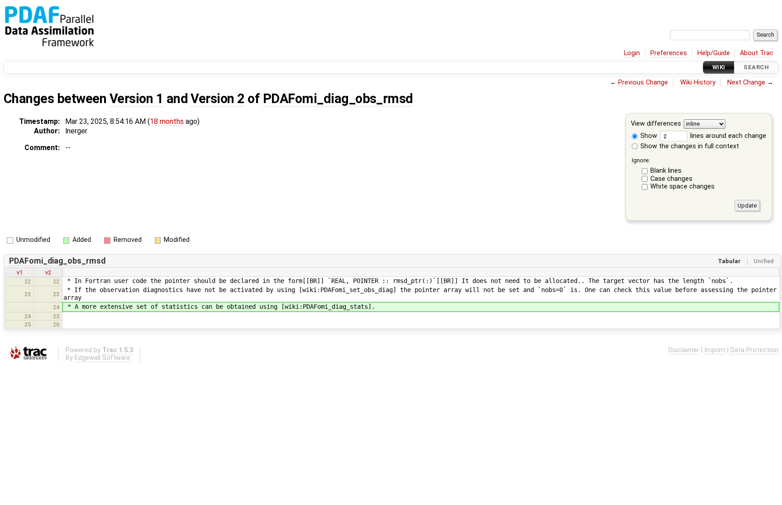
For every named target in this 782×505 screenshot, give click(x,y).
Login (632, 53)
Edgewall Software (102, 358)
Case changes (671, 179)
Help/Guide (713, 53)
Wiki (718, 67)
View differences (656, 124)
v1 (20, 272)
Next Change (746, 82)
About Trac (756, 53)
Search (756, 67)
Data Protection (754, 350)
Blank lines (666, 171)
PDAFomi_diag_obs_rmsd (338, 98)
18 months (167, 121)
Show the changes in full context (689, 146)
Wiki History (697, 82)
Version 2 (217, 98)
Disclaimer (683, 350)
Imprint (714, 350)
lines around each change (727, 136)
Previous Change (643, 82)
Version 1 (136, 98)
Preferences (668, 53)
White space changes (682, 186)
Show (648, 136)
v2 (48, 272)
